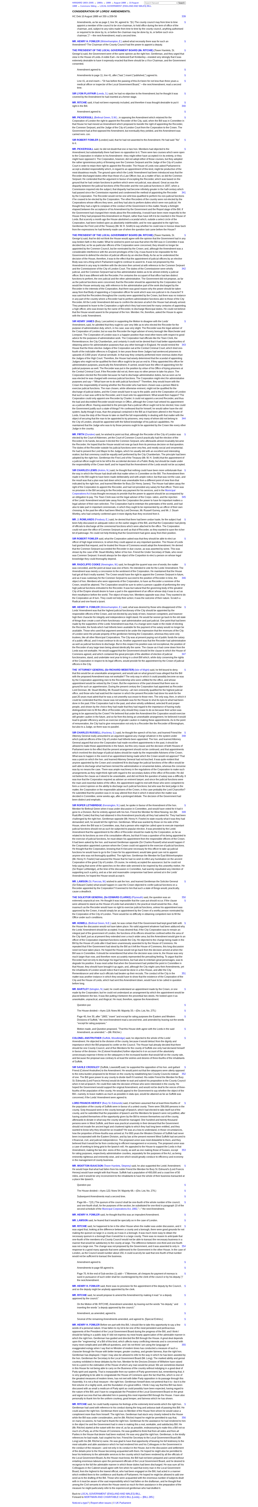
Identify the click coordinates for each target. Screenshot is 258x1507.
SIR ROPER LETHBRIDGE (87, 805)
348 (184, 736)
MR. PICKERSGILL (82, 117)
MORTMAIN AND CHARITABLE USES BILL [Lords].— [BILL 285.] (119, 1497)
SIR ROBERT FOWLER (85, 140)
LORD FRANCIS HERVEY (86, 1103)
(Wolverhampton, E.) (111, 41)
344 (184, 418)
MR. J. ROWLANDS (83, 519)
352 (184, 1074)
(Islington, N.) (96, 989)
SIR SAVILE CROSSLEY (86, 1067)
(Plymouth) (137, 897)
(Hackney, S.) (109, 732)
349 (184, 812)
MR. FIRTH (78, 434)
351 (184, 973)
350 (184, 897)
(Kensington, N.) (111, 805)
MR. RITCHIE (79, 102)
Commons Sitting (88, 6)
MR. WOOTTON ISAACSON (87, 1165)
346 (184, 578)
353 (184, 1150)
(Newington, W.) (109, 564)
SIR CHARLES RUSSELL (86, 732)
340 (184, 106)
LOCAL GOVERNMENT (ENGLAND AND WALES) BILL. (126, 6)
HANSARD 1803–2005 (83, 3)
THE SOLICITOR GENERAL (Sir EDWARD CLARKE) (101, 897)
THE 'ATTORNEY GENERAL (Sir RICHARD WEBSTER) (103, 670)
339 (184, 16)
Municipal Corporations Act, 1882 (119, 1209)
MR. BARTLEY (80, 989)
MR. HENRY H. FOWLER (86, 41)
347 (184, 654)
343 (184, 345)
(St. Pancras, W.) (97, 881)
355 (184, 1345)
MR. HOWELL (80, 923)
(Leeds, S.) (102, 93)
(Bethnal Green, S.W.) (105, 117)
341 (184, 192)
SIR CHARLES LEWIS (84, 470)
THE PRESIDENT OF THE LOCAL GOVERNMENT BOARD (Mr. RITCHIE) (112, 50)
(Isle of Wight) (142, 670)
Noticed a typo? (80, 1503)
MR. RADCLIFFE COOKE (86, 564)
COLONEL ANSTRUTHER (87, 1038)
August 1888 (120, 3)
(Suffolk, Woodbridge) (113, 1038)
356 (184, 1417)
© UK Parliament (122, 1503)
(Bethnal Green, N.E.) (99, 923)
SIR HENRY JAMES (83, 321)
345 (184, 497)
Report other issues (101, 1503)
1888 (108, 3)
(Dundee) (90, 434)
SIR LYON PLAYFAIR (84, 93)
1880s (100, 3)
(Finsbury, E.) (102, 519)
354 (184, 1246)
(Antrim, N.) (104, 470)
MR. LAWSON (80, 881)
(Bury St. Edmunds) (112, 1103)
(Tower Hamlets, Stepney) (117, 1165)
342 (184, 268)
